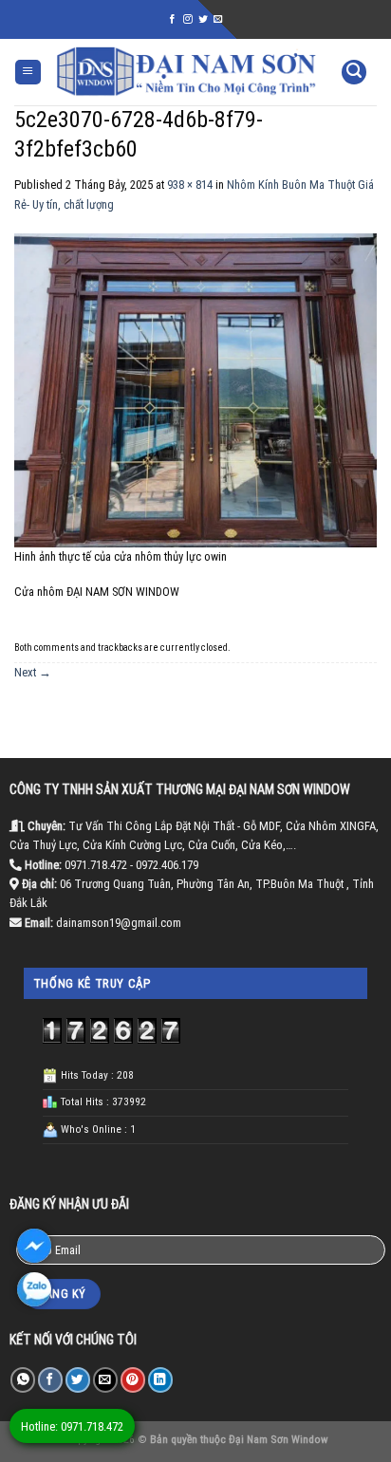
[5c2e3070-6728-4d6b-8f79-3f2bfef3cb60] (195, 389)
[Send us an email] (218, 19)
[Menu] (28, 72)
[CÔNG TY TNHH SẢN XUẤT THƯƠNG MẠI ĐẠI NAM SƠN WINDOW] (186, 72)
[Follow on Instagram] (188, 19)
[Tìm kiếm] (354, 72)
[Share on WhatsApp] (22, 1380)
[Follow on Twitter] (203, 19)
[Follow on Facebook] (172, 19)
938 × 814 (190, 184)
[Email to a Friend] (105, 1380)
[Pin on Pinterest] (133, 1380)
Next (32, 672)
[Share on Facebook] (50, 1380)
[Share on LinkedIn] (160, 1380)
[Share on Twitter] (77, 1380)
